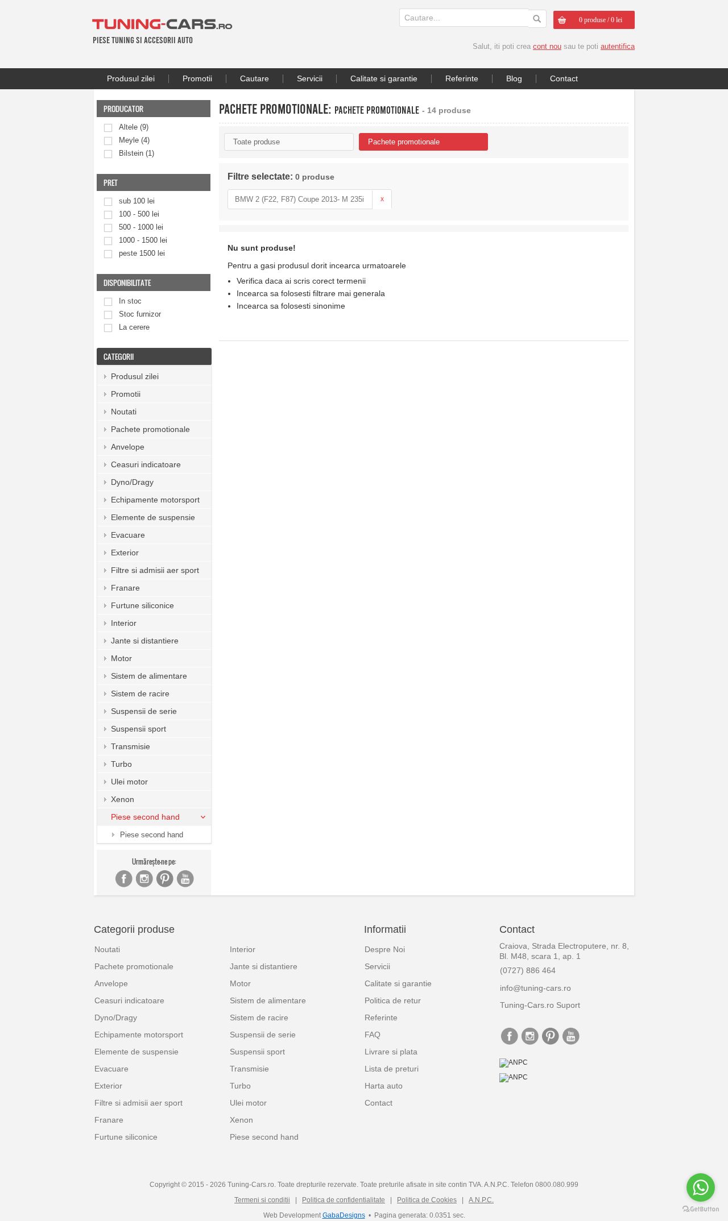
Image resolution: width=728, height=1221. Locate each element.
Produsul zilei (131, 78)
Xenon (122, 799)
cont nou (547, 46)
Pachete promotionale (150, 429)
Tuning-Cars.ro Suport (540, 1005)
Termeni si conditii (262, 1200)
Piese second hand (151, 834)
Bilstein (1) (136, 153)
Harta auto (384, 1085)
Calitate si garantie (383, 78)
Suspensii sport (138, 728)
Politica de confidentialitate (343, 1200)
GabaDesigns (343, 1215)
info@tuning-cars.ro (535, 987)
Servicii (309, 78)
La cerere (134, 327)
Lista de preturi (392, 1068)
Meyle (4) (134, 140)
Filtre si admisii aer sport (155, 570)
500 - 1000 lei (141, 227)
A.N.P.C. (481, 1200)
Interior (123, 623)
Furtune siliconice (142, 605)
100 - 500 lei (139, 214)
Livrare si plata (391, 1051)
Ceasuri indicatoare (146, 464)
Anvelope (127, 446)
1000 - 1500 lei (143, 240)
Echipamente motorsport (155, 499)
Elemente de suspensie (153, 517)
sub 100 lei (137, 201)
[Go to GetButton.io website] (700, 1209)
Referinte (461, 78)
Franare (125, 587)
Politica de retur (393, 1000)
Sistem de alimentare (149, 675)
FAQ (372, 1034)
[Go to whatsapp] (700, 1187)
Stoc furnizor (140, 314)
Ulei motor (129, 781)
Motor (121, 658)
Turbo (121, 764)
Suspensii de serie (144, 711)
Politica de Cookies (427, 1200)
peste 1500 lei (142, 253)
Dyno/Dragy (132, 482)
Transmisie (130, 746)
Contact (564, 78)
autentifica (618, 46)
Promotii (197, 78)
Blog (514, 78)
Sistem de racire (140, 693)
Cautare (254, 78)
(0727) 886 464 (528, 970)
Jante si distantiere (145, 640)
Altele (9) (133, 127)
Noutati (123, 411)
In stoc (130, 301)
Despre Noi (385, 949)
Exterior (125, 552)
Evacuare (128, 534)
